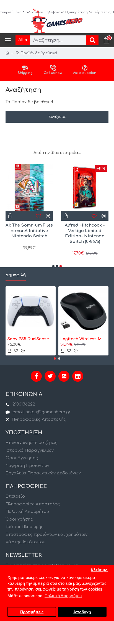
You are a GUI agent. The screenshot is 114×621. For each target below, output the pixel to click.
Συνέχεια (57, 117)
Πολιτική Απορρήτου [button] (63, 595)
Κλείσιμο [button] (99, 570)
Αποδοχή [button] (82, 612)
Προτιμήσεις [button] (31, 612)
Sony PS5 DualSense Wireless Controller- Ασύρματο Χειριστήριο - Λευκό (30, 339)
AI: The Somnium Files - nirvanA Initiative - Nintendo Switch (29, 230)
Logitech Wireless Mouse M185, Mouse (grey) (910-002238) (83, 339)
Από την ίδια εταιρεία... (57, 153)
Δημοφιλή (16, 275)
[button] (53, 266)
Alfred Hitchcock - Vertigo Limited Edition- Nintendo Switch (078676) (85, 233)
